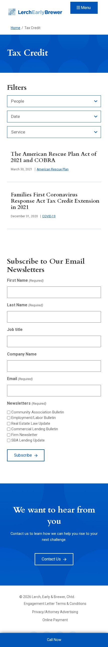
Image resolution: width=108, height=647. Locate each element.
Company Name (22, 354)
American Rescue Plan (53, 169)
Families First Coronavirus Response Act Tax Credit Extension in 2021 (55, 201)
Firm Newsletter (24, 435)
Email (19, 378)
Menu (86, 7)
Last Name (25, 305)
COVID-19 (49, 216)
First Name (25, 280)
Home (15, 28)
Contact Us (51, 559)
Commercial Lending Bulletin (34, 429)
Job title (15, 329)
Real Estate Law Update (30, 423)
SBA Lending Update (28, 440)
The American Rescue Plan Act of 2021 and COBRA (53, 157)
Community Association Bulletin (37, 412)
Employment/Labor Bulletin (33, 417)
